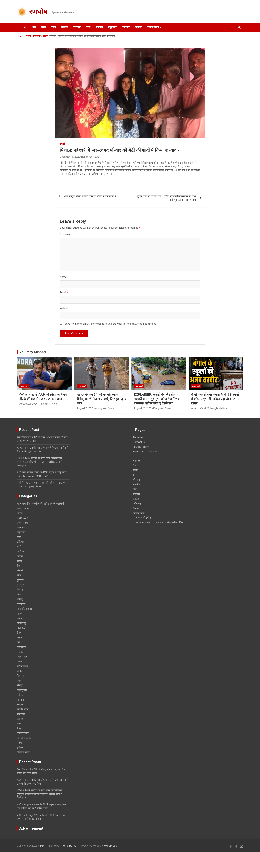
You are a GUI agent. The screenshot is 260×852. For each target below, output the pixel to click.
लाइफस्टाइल (23, 733)
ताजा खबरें (24, 386)
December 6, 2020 (70, 156)
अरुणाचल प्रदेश (24, 508)
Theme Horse (68, 845)
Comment (66, 234)
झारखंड (20, 618)
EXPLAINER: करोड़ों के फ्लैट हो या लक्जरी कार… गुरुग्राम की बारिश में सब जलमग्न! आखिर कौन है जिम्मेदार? (156, 398)
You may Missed (32, 352)
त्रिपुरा (20, 637)
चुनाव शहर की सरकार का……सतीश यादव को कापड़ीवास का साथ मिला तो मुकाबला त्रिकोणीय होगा (166, 198)
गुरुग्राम (20, 585)
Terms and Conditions (145, 451)
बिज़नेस (99, 27)
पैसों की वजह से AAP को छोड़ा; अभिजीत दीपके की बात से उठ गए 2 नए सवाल (43, 396)
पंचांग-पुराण (22, 656)
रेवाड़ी (62, 143)
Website (64, 308)
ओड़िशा (20, 542)
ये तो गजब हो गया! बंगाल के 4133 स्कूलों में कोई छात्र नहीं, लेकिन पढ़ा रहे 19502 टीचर (215, 398)
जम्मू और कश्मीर (24, 608)
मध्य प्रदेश (22, 690)
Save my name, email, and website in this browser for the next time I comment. (110, 323)
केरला (19, 561)
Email (64, 292)
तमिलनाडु (21, 623)
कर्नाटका (21, 551)
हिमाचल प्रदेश (23, 752)
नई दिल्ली (21, 647)
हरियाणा (64, 27)
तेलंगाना (20, 632)
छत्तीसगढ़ (21, 604)
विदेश (43, 27)
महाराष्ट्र (21, 699)
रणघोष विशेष (153, 27)
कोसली (20, 570)
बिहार (19, 680)
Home (23, 27)
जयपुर (20, 613)
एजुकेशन (112, 27)
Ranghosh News (90, 156)
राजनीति (77, 27)
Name (64, 277)
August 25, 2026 (28, 403)
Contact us (139, 442)
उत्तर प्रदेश (22, 522)
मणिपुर (20, 685)
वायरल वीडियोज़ (24, 738)
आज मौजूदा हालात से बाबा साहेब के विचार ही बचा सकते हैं (90, 196)
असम (19, 513)
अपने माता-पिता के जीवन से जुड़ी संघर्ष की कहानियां (40, 503)
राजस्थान (21, 718)
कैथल (19, 565)
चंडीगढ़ (20, 599)
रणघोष (38, 12)
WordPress (110, 845)
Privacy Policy (141, 446)
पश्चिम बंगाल (22, 666)
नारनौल (20, 651)
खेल (88, 27)
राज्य (53, 27)
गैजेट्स (20, 589)
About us (138, 437)
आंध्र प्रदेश (22, 518)
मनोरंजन (126, 27)
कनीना (20, 546)
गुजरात (20, 580)
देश (34, 27)
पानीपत (20, 671)
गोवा (19, 594)
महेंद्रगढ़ (21, 704)
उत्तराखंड (21, 527)
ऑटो (19, 537)
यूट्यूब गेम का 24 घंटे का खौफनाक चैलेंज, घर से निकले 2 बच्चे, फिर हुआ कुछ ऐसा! (101, 398)
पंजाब (19, 661)
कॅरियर (138, 27)
